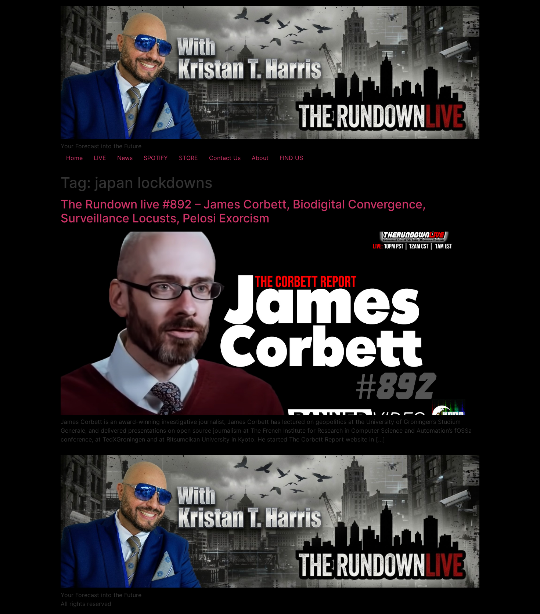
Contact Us (225, 157)
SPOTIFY (156, 157)
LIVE (100, 157)
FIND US (291, 157)
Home (74, 157)
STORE (188, 157)
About (260, 157)
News (125, 157)
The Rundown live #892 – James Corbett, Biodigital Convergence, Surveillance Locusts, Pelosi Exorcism (243, 211)
